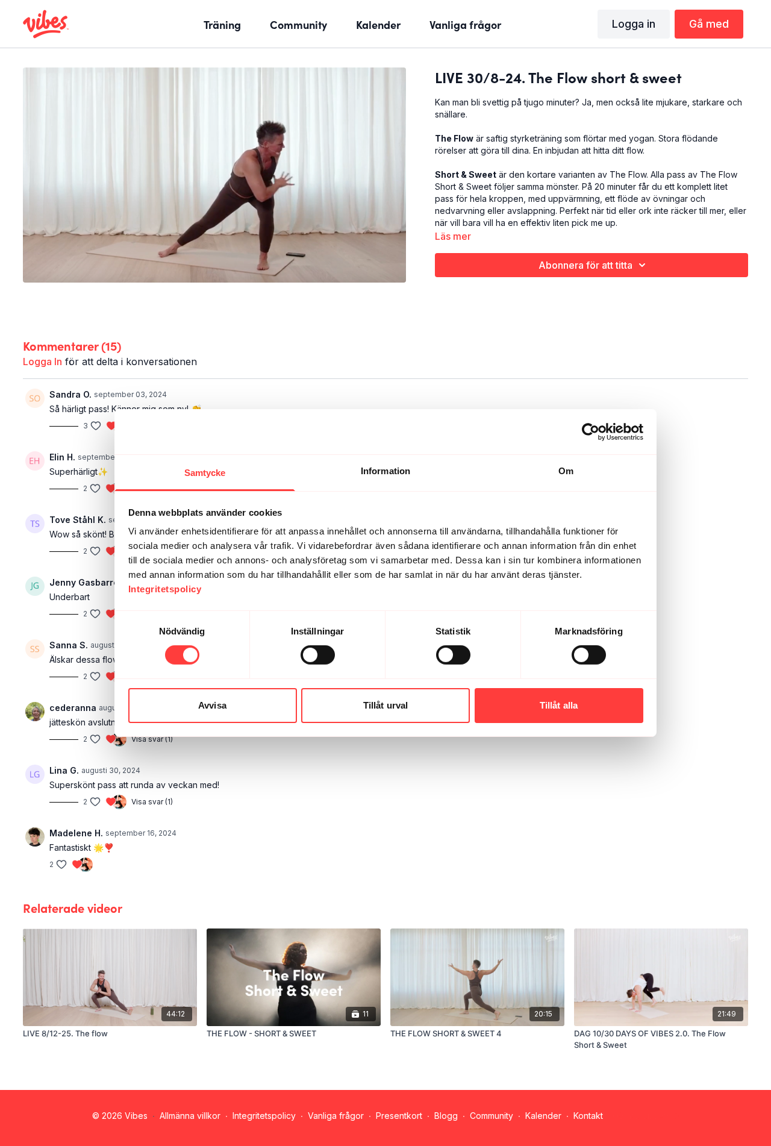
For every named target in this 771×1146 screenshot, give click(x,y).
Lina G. (64, 770)
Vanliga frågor (336, 1115)
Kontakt (588, 1115)
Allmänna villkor (190, 1115)
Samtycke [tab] (205, 473)
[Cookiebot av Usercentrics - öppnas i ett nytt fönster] (590, 431)
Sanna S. (68, 645)
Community (491, 1115)
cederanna (72, 708)
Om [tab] (565, 471)
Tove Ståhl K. (77, 520)
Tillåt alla (559, 705)
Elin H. (62, 457)
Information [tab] (385, 471)
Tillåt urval (385, 705)
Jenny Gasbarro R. (89, 582)
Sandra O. (70, 394)
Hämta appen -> (646, 1115)
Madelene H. (76, 833)
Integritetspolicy (264, 1115)
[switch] (318, 655)
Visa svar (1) (152, 739)
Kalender (543, 1115)
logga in (42, 361)
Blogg (446, 1115)
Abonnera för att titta (585, 265)
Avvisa (212, 705)
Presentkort (399, 1115)
